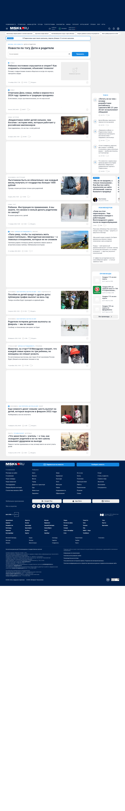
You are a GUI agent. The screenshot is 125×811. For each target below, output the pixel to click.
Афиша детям (31, 24)
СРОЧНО (10, 38)
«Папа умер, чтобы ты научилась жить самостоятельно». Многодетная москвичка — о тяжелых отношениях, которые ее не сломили (33, 237)
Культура (59, 479)
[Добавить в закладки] (87, 82)
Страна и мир (102, 479)
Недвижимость (11, 24)
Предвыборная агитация (14, 487)
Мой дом (59, 484)
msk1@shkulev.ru (26, 561)
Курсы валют (84, 24)
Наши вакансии (11, 482)
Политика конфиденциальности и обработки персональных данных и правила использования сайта (90, 563)
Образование (60, 493)
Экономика (101, 484)
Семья (79, 493)
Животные (35, 490)
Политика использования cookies (72, 555)
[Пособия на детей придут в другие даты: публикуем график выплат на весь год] (74, 300)
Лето (57, 482)
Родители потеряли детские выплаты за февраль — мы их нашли (29, 322)
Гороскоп (75, 24)
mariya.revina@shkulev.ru (18, 568)
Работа (79, 484)
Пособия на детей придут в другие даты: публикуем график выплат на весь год (29, 295)
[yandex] (58, 506)
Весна (34, 479)
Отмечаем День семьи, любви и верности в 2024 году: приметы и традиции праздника (31, 94)
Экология (101, 482)
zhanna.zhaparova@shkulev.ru (13, 573)
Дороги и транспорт (38, 484)
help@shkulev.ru (18, 565)
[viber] (53, 506)
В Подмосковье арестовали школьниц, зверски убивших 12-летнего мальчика (48, 38)
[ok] (43, 506)
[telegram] (34, 506)
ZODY (98, 24)
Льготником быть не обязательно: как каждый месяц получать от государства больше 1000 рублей (33, 182)
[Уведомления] (114, 28)
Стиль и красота (103, 476)
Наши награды (10, 479)
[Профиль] (118, 28)
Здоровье (35, 493)
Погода (40, 24)
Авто (33, 473)
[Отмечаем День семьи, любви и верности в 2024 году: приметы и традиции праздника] (74, 98)
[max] (48, 506)
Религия (79, 490)
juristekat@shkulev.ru (47, 564)
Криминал (59, 476)
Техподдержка (10, 484)
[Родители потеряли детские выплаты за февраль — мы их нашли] (74, 327)
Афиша (68, 24)
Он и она (80, 473)
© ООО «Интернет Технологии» (35, 580)
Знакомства (60, 24)
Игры (103, 24)
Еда (33, 487)
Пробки (93, 24)
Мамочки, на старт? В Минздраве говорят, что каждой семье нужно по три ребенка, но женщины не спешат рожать (32, 351)
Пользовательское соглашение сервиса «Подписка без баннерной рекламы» (84, 560)
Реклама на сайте (11, 473)
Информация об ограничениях (72, 553)
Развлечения (81, 487)
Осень (79, 476)
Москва (10, 44)
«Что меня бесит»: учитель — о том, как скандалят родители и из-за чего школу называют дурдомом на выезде (29, 438)
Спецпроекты (102, 487)
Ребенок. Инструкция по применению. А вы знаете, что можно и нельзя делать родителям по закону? (32, 210)
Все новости (18, 44)
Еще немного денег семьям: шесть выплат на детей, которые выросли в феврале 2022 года (32, 410)
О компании (10, 476)
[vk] (39, 506)
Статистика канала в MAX (14, 490)
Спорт (99, 473)
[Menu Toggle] (7, 28)
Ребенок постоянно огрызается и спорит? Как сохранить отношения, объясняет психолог (32, 67)
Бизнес (34, 476)
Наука (58, 487)
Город (34, 482)
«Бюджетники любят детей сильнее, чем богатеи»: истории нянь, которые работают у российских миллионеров (31, 122)
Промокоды (22, 24)
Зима (57, 473)
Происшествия (82, 482)
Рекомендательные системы (71, 558)
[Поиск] (109, 28)
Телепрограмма (49, 24)
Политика (80, 479)
